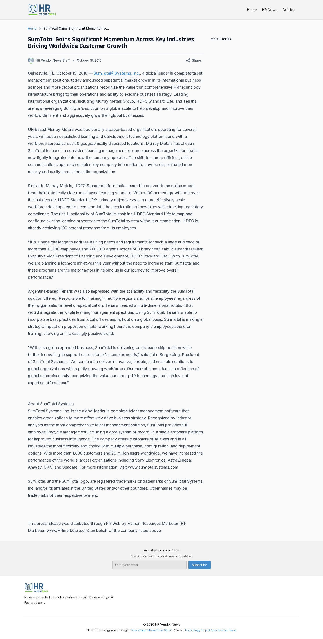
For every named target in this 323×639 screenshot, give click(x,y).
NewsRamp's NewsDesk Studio (151, 630)
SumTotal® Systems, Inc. (117, 73)
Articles (288, 9)
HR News (269, 9)
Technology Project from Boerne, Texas (210, 630)
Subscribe (199, 565)
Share (196, 60)
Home (252, 9)
